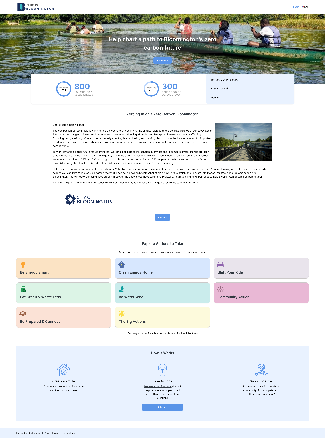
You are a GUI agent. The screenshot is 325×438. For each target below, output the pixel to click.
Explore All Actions (187, 333)
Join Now (162, 217)
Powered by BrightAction (28, 433)
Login (296, 7)
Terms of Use (68, 433)
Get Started (163, 60)
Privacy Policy (51, 433)
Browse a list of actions (157, 386)
